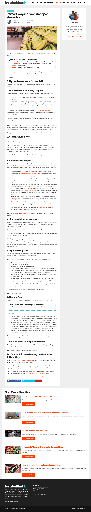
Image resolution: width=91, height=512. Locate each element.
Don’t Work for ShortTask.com (34, 430)
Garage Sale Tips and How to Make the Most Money (43, 447)
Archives (16, 502)
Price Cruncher (36, 173)
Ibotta (31, 181)
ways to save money (27, 360)
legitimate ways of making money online (74, 35)
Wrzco (18, 508)
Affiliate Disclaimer (75, 508)
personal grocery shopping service (34, 373)
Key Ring (22, 213)
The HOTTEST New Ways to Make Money (38, 396)
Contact (79, 2)
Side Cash (58, 2)
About (73, 2)
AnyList (34, 190)
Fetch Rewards (39, 181)
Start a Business (48, 2)
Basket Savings (26, 173)
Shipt (48, 208)
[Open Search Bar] (84, 2)
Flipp (12, 198)
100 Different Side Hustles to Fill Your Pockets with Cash (45, 412)
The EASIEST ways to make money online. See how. (31, 377)
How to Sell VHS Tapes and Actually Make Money (41, 465)
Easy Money (66, 2)
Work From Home (37, 2)
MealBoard (28, 190)
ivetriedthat (14, 2)
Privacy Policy (83, 508)
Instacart (42, 208)
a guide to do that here (44, 111)
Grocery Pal (19, 198)
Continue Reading (28, 404)
